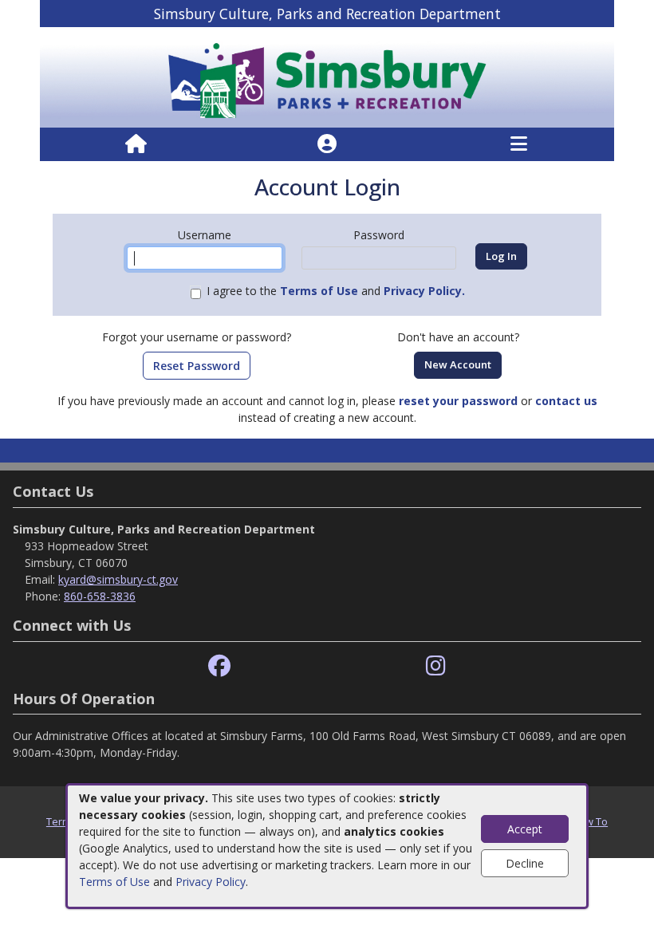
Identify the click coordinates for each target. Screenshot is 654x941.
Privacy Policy (210, 881)
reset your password (458, 400)
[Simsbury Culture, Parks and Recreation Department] (327, 76)
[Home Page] (136, 144)
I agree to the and (336, 290)
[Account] (327, 144)
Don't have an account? (458, 337)
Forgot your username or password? (196, 337)
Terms (61, 821)
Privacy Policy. (424, 290)
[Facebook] (219, 666)
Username (204, 234)
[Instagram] (436, 666)
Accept (524, 829)
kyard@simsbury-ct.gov (118, 579)
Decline (525, 863)
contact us (566, 400)
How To (590, 821)
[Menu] (518, 144)
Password (378, 234)
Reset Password (196, 365)
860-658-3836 (100, 596)
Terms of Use (114, 881)
